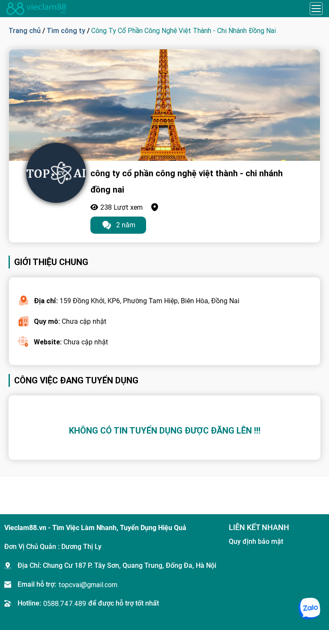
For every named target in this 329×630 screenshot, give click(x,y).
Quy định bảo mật (256, 541)
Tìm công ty (66, 30)
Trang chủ (25, 30)
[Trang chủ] (36, 8)
